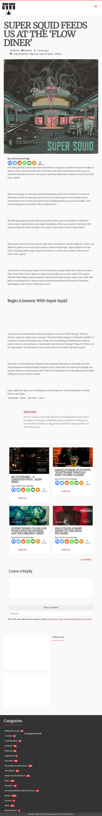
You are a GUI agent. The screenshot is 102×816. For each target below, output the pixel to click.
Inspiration (9, 756)
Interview (41, 470)
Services (8, 800)
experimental (21, 53)
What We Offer (11, 810)
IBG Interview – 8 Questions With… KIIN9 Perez (26, 479)
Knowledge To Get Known (16, 766)
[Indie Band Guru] (51, 7)
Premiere (9, 786)
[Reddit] (19, 163)
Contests (8, 736)
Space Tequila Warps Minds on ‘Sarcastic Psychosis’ (68, 531)
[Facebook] (10, 163)
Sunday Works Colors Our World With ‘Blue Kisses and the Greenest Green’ (28, 531)
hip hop (34, 53)
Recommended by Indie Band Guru (20, 790)
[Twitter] (15, 163)
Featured (8, 751)
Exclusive (9, 746)
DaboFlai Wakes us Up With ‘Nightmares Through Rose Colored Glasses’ (72, 472)
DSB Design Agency (49, 814)
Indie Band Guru (67, 814)
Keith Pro (15, 50)
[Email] (29, 163)
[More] (34, 163)
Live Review (10, 771)
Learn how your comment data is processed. (69, 619)
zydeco (57, 53)
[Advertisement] (19, 652)
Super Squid (45, 53)
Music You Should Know (15, 776)
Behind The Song (12, 731)
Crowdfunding (11, 741)
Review (28, 50)
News (7, 781)
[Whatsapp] (24, 163)
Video (7, 805)
